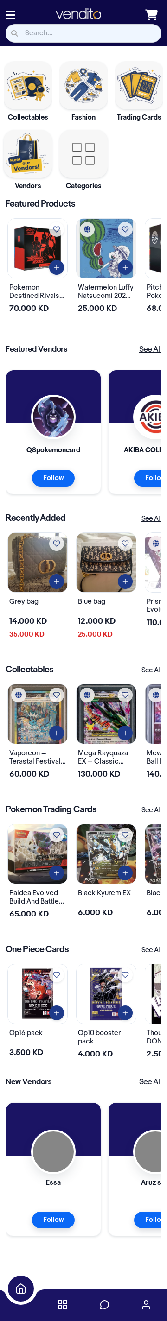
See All (150, 349)
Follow (53, 478)
